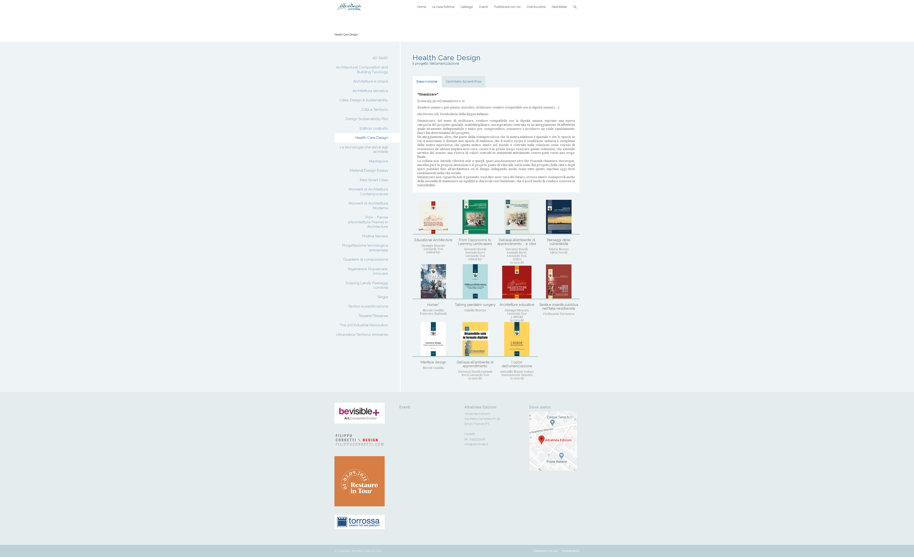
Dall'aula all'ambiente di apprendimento (475, 364)
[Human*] (433, 281)
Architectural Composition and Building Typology (362, 69)
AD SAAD (380, 58)
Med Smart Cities (374, 180)
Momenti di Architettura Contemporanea (368, 191)
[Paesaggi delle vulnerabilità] (559, 217)
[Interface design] (433, 339)
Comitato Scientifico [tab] (464, 81)
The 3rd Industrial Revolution (364, 325)
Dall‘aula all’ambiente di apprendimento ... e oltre (516, 242)
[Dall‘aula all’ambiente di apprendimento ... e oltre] (517, 217)
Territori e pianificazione (368, 306)
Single (383, 297)
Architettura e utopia (370, 81)
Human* (433, 305)
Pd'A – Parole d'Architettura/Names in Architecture (368, 222)
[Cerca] (575, 7)
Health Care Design (346, 34)
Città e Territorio (374, 109)
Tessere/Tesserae (373, 316)
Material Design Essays (369, 170)
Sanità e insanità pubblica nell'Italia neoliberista (558, 306)
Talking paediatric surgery (475, 305)
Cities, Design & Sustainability (363, 100)
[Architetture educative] (517, 281)
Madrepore (378, 161)
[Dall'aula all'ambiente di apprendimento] (475, 339)
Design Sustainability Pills (367, 119)
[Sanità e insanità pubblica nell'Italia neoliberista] (559, 281)
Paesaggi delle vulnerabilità (559, 242)
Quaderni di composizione (365, 259)
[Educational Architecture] (433, 217)
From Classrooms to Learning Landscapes (475, 242)
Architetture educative (517, 305)
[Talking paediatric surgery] (475, 281)
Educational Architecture (433, 240)
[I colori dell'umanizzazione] (517, 339)
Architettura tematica (370, 91)
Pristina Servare (375, 236)
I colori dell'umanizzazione (517, 364)
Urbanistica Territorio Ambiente (362, 334)
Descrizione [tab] (427, 81)
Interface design (433, 362)
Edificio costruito (374, 128)
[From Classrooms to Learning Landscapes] (475, 217)
